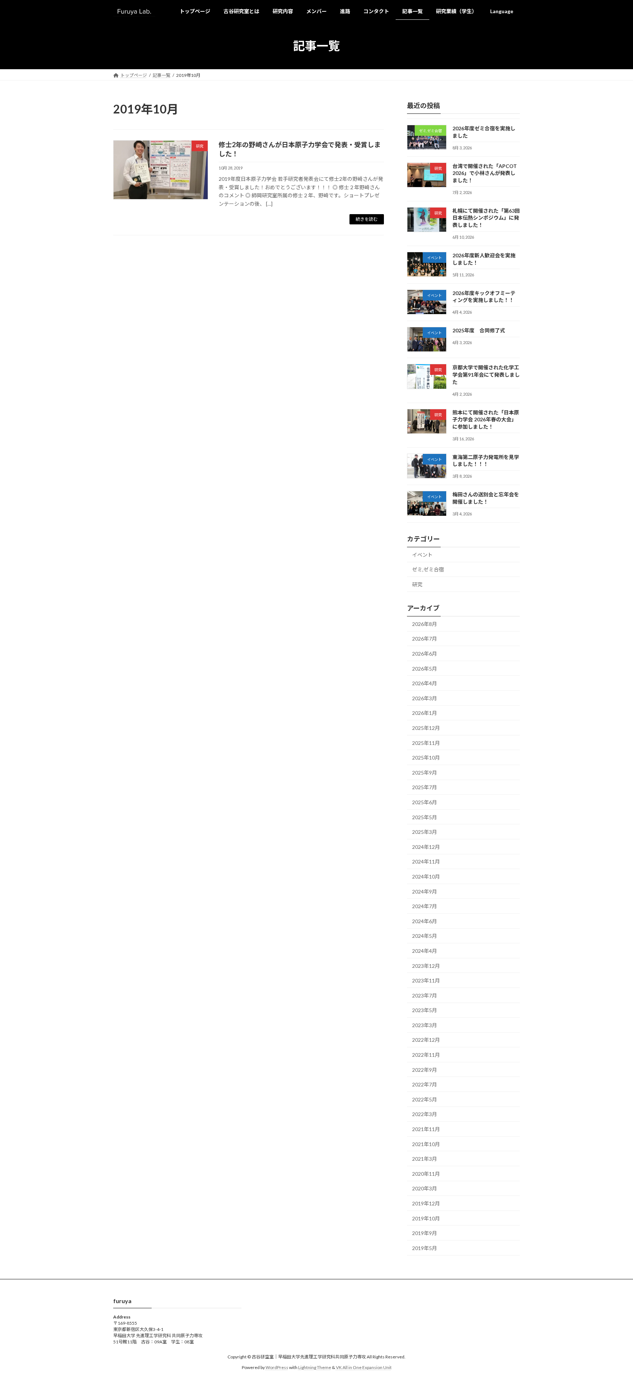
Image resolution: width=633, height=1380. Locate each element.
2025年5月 (424, 817)
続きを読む (367, 219)
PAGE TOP (612, 1332)
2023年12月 (426, 966)
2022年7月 (424, 1084)
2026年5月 (424, 668)
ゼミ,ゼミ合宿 (428, 570)
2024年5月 (424, 936)
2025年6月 (424, 802)
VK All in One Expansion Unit (364, 1367)
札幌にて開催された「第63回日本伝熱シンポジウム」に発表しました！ (486, 218)
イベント (422, 555)
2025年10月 (426, 757)
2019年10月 (426, 1218)
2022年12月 (426, 1040)
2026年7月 (424, 639)
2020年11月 (426, 1174)
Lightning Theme (314, 1367)
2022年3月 (424, 1114)
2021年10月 (426, 1144)
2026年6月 (424, 653)
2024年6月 (424, 921)
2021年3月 (424, 1159)
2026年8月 (424, 624)
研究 (417, 584)
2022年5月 (424, 1099)
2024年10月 (426, 876)
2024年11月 (426, 862)
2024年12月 (426, 847)
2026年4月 (424, 683)
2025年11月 (426, 743)
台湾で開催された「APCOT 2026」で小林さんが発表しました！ (484, 173)
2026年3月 (424, 698)
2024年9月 (424, 891)
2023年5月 (424, 1010)
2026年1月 (424, 713)
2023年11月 (426, 980)
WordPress (277, 1367)
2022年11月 (426, 1055)
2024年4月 (424, 951)
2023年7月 (424, 995)
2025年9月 (424, 772)
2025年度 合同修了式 (478, 330)
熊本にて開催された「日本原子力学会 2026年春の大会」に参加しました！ (485, 419)
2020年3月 (424, 1189)
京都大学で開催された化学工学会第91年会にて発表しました (486, 375)
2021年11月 (426, 1129)
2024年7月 (424, 906)
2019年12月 (426, 1203)
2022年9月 (424, 1070)
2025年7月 (424, 787)
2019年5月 (424, 1248)
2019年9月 (424, 1233)
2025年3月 (424, 832)
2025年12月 (426, 728)
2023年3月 (424, 1025)
